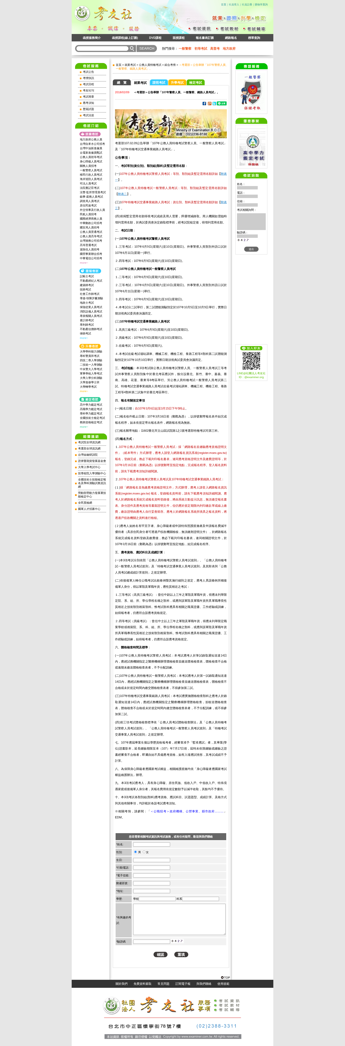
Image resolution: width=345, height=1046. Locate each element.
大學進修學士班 (89, 382)
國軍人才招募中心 (89, 508)
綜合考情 (170, 64)
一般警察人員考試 (91, 170)
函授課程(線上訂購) (125, 37)
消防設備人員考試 (91, 311)
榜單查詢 (254, 37)
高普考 (215, 48)
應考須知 (88, 102)
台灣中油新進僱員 (91, 148)
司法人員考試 (88, 183)
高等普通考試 (88, 245)
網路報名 (231, 37)
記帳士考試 (87, 276)
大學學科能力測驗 (91, 351)
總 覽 (122, 82)
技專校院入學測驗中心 (92, 473)
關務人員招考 (88, 165)
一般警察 (185, 48)
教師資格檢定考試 (91, 422)
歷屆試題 (88, 109)
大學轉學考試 (88, 386)
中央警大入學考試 (91, 369)
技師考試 (85, 289)
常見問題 (164, 983)
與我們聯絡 (203, 983)
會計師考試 (87, 320)
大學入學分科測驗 (91, 377)
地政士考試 (87, 302)
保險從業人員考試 (91, 307)
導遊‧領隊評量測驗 (91, 298)
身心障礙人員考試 (91, 161)
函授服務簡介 (92, 37)
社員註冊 (247, 4)
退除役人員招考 (89, 249)
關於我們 (122, 983)
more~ (84, 262)
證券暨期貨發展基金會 (92, 460)
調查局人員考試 (89, 201)
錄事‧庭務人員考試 (91, 196)
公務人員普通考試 (91, 231)
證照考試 (159, 82)
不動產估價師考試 (91, 329)
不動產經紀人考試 (91, 280)
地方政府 (229, 48)
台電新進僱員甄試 (91, 152)
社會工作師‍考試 (89, 293)
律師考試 (85, 333)
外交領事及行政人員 (92, 209)
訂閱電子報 (182, 983)
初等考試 (200, 48)
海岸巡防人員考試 (91, 179)
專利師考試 (87, 324)
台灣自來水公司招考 (92, 143)
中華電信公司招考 (91, 258)
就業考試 (130, 64)
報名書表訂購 (205, 37)
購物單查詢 (261, 4)
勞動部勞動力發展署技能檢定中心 (92, 494)
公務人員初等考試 (91, 157)
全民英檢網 (85, 502)
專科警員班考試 (89, 355)
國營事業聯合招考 (91, 253)
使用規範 (223, 983)
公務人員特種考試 (150, 64)
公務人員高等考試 (91, 236)
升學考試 (177, 82)
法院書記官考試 (89, 187)
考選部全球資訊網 (89, 448)
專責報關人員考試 (91, 315)
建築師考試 (87, 285)
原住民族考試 (88, 205)
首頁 (223, 4)
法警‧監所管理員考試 (93, 192)
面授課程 (179, 37)
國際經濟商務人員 (91, 218)
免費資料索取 (143, 983)
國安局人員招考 (89, 227)
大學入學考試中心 (89, 467)
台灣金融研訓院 (88, 454)
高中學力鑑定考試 (91, 404)
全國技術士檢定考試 (92, 417)
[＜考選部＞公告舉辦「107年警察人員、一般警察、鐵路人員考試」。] (204, 104)
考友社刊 (88, 90)
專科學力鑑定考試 (91, 413)
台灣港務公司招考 (91, 240)
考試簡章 (88, 96)
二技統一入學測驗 (91, 364)
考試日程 (88, 84)
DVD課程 (155, 37)
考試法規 (88, 115)
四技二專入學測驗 (91, 360)
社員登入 (234, 4)
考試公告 (88, 71)
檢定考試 (195, 82)
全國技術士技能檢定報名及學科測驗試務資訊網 (92, 483)
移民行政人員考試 (91, 174)
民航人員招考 (88, 214)
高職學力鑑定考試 (91, 409)
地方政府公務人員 (91, 139)
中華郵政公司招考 (91, 223)
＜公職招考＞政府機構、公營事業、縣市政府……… (187, 811)
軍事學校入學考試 (91, 373)
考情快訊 (88, 78)
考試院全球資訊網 (89, 442)
